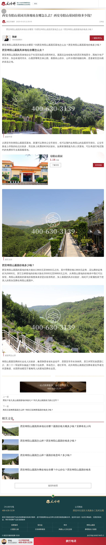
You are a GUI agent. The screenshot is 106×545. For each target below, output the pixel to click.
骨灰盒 (40, 525)
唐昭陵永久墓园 (90, 529)
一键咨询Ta (97, 38)
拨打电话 (71, 541)
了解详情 (55, 165)
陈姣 (14, 37)
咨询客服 (98, 165)
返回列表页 (53, 486)
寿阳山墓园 (56, 156)
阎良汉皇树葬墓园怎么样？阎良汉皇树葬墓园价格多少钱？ (28, 410)
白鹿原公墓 (14, 529)
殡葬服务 (14, 525)
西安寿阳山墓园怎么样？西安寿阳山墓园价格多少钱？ (48, 440)
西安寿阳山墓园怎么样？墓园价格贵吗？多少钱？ (46, 455)
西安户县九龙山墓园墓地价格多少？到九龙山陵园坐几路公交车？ (31, 400)
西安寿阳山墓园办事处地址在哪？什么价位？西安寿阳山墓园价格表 (55, 469)
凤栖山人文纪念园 (65, 529)
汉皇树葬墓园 (40, 529)
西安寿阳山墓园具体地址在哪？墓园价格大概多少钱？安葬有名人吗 (55, 426)
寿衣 (65, 525)
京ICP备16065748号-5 (95, 535)
